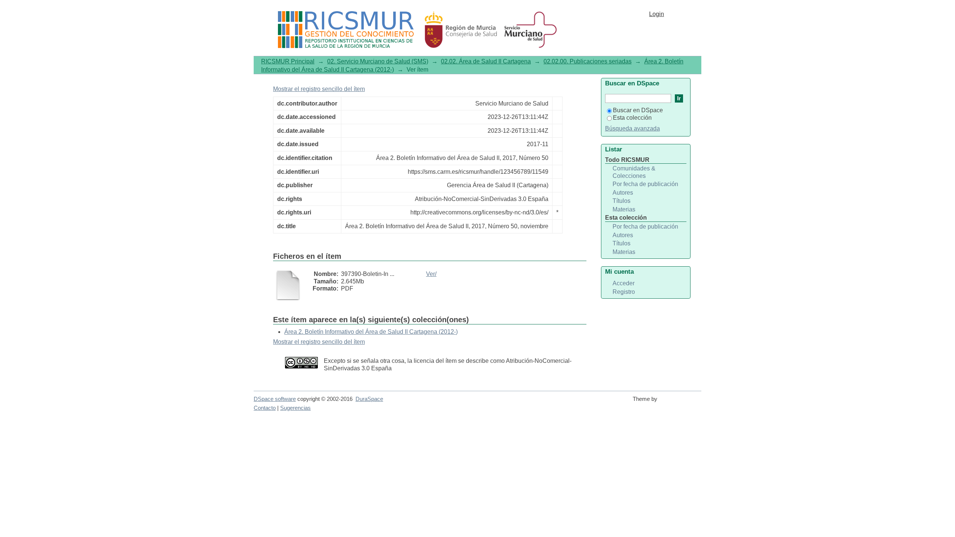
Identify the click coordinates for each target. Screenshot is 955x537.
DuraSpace (369, 399)
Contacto (265, 408)
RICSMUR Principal (287, 61)
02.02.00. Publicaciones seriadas (588, 61)
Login (656, 14)
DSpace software (275, 399)
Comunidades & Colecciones (634, 172)
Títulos (621, 201)
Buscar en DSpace (638, 110)
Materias (624, 209)
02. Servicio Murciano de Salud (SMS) (377, 61)
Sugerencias (295, 408)
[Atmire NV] (680, 402)
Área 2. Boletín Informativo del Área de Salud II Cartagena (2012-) (371, 332)
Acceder (624, 283)
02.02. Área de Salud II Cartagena (486, 61)
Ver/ (431, 274)
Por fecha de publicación (645, 184)
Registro (624, 292)
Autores (623, 192)
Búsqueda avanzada (632, 128)
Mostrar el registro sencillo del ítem (319, 89)
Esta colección (632, 117)
